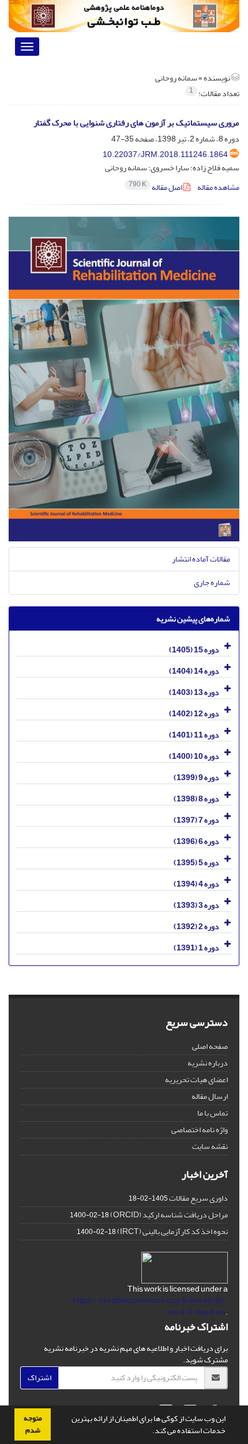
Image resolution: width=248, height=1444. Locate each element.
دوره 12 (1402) (194, 713)
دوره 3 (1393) (196, 905)
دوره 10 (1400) (194, 756)
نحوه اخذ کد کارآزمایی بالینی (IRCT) (172, 1231)
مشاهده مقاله (218, 187)
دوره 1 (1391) (196, 948)
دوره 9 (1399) (196, 777)
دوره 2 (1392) (196, 926)
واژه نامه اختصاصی (199, 1129)
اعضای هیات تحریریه (196, 1079)
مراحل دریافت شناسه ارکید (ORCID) (169, 1215)
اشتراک (39, 1377)
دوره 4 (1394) (196, 884)
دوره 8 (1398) (196, 799)
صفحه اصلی (210, 1046)
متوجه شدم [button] (33, 1424)
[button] (149, 1432)
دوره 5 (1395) (196, 862)
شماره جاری (212, 582)
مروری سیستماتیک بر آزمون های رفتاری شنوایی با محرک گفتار (136, 122)
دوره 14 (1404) (194, 671)
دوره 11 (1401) (194, 735)
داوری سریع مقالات (198, 1198)
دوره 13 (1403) (194, 692)
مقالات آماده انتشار (201, 559)
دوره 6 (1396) (196, 841)
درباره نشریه (207, 1063)
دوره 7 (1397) (196, 820)
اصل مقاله (156, 187)
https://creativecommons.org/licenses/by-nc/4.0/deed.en (150, 1306)
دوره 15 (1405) (194, 650)
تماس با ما (212, 1113)
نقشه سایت (210, 1146)
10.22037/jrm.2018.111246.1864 (165, 154)
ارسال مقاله (209, 1096)
